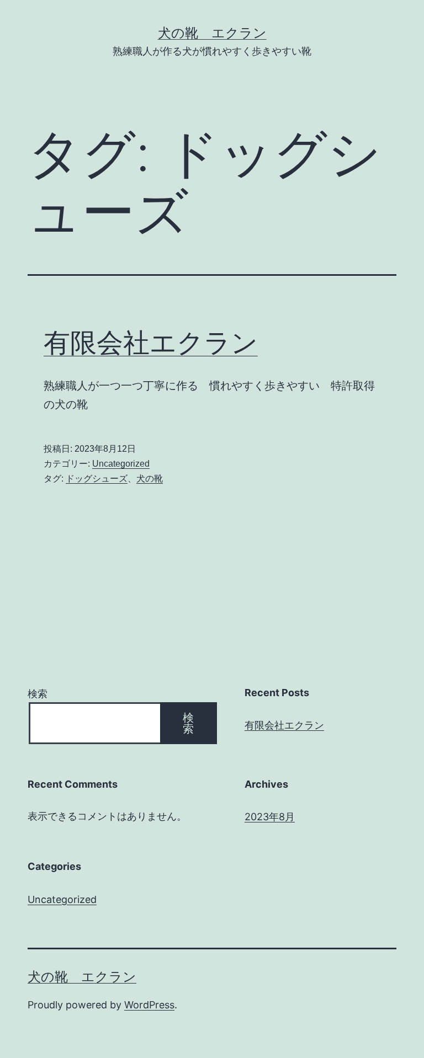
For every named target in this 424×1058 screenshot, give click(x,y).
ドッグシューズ (97, 478)
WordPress (149, 1005)
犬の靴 (149, 478)
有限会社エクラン (151, 342)
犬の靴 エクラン (212, 33)
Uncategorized (121, 463)
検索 (37, 693)
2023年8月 (270, 816)
